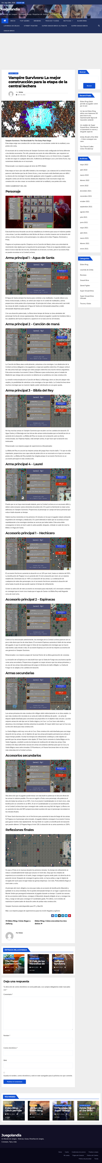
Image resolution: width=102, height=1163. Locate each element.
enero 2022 (84, 185)
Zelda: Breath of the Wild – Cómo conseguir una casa (89, 139)
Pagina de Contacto (78, 1155)
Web (5, 1060)
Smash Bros (9, 31)
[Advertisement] (51, 48)
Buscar (83, 72)
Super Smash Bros (79, 26)
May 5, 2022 (60, 1114)
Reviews (37, 21)
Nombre (6, 1035)
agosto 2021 (84, 212)
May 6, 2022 (11, 1114)
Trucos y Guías (52, 21)
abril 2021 (83, 233)
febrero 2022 (84, 180)
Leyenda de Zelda (12, 26)
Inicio (12, 21)
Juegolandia (10, 9)
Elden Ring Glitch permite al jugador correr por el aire (89, 104)
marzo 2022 (84, 175)
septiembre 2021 (86, 207)
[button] (99, 26)
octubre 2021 (85, 201)
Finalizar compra (93, 1152)
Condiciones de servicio (79, 1152)
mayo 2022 (84, 164)
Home (60, 1152)
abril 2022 (83, 170)
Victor (21, 92)
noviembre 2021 (86, 196)
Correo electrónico (10, 1048)
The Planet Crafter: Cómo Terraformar (13, 964)
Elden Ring (82, 21)
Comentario (8, 994)
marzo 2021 (84, 238)
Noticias (67, 21)
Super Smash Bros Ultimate (54, 26)
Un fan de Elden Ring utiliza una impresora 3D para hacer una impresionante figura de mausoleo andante (89, 115)
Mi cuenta (66, 1155)
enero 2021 (84, 249)
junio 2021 (84, 222)
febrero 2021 (84, 243)
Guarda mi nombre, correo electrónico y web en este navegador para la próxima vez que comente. (37, 1076)
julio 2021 (83, 217)
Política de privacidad (85, 1159)
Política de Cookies (92, 1155)
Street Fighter (30, 26)
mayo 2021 (84, 228)
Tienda (96, 1159)
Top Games (24, 21)
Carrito (67, 1152)
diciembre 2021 (85, 191)
